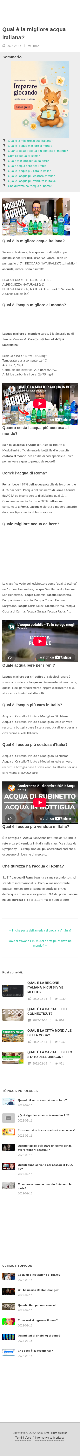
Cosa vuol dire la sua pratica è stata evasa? (47, 1130)
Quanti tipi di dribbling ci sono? (39, 1335)
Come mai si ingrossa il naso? (38, 1320)
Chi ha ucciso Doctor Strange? (38, 1289)
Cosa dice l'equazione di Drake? (39, 1274)
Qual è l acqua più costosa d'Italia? (31, 175)
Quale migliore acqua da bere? (28, 160)
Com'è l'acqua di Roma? (24, 155)
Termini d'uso (23, 1437)
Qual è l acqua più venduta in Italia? (32, 181)
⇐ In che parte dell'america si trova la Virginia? (40, 930)
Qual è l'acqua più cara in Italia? (29, 170)
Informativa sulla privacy (49, 1437)
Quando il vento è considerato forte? (42, 1100)
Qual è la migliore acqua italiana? (30, 140)
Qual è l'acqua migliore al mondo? (31, 145)
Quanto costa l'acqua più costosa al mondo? (38, 150)
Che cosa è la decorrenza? (35, 1350)
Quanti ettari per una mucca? (37, 1305)
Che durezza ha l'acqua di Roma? (30, 186)
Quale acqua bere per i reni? (27, 165)
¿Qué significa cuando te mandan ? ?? (44, 1115)
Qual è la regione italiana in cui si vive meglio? (45, 987)
